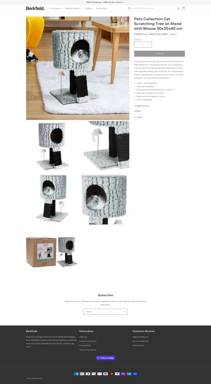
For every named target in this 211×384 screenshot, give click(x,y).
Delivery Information (88, 341)
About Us (83, 337)
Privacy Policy (85, 345)
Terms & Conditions (87, 350)
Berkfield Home (37, 378)
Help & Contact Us (140, 337)
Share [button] (139, 117)
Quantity (137, 40)
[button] (56, 8)
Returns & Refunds (140, 341)
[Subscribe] (124, 312)
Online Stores (138, 345)
